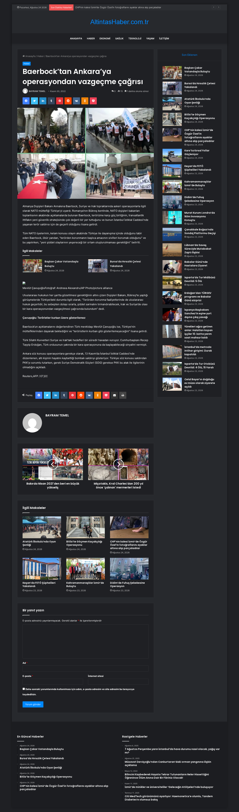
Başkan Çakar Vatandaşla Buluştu (197, 69)
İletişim (164, 38)
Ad (25, 662)
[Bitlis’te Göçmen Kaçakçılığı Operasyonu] (85, 527)
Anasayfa (76, 38)
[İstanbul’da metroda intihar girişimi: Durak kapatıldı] (172, 351)
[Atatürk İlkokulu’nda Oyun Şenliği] (42, 527)
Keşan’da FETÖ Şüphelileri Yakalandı (39, 584)
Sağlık (119, 38)
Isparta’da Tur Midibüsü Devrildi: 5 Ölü (199, 279)
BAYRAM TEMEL (37, 91)
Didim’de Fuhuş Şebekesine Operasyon (127, 584)
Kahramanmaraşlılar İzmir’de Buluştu (85, 584)
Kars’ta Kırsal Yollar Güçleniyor (91, 7)
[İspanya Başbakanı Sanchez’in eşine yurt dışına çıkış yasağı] (172, 314)
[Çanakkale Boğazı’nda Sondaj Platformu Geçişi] (172, 234)
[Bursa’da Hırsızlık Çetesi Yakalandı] (97, 265)
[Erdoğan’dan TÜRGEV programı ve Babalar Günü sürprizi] (172, 297)
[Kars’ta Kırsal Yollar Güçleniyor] (172, 155)
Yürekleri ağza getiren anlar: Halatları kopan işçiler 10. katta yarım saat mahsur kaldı (198, 332)
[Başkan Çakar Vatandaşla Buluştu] (32, 265)
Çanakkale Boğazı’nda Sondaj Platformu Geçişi (200, 231)
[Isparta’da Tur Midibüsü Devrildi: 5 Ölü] (172, 282)
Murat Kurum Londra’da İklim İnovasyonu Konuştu (199, 216)
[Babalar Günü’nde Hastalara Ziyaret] (172, 266)
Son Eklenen (189, 54)
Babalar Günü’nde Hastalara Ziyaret (196, 263)
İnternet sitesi (96, 676)
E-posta (28, 676)
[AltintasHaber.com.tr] (119, 22)
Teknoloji (134, 38)
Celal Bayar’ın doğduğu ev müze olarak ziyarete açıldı (199, 383)
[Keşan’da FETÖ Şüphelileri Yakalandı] (42, 569)
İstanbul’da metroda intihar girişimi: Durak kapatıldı (198, 350)
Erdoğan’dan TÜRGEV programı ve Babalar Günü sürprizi (197, 296)
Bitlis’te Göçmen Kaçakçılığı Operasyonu (84, 543)
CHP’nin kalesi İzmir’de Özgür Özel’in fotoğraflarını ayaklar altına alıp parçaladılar (128, 545)
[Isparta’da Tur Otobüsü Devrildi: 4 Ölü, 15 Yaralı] (172, 368)
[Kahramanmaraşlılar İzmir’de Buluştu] (85, 569)
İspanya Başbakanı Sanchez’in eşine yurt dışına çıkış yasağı (198, 313)
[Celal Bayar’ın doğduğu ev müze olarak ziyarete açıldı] (172, 384)
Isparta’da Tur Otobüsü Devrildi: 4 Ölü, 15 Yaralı (199, 365)
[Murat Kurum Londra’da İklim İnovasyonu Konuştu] (172, 217)
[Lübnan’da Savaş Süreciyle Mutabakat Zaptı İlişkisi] (172, 249)
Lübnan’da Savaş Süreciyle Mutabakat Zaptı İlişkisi (197, 248)
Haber (91, 38)
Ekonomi (105, 38)
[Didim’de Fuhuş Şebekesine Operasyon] (129, 569)
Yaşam (150, 38)
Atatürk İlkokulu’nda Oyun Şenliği (39, 543)
